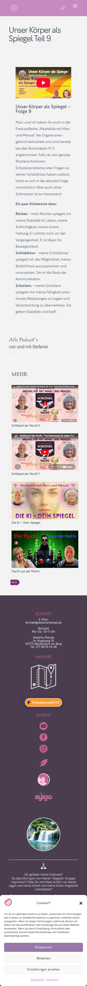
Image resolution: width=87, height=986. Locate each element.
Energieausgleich (45, 702)
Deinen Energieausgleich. (60, 888)
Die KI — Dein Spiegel (26, 522)
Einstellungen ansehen (43, 969)
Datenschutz (38, 979)
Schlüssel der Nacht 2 (26, 425)
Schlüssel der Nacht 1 (26, 474)
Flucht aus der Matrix (26, 571)
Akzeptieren (43, 947)
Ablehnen (43, 958)
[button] (81, 903)
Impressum (52, 979)
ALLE (14, 582)
